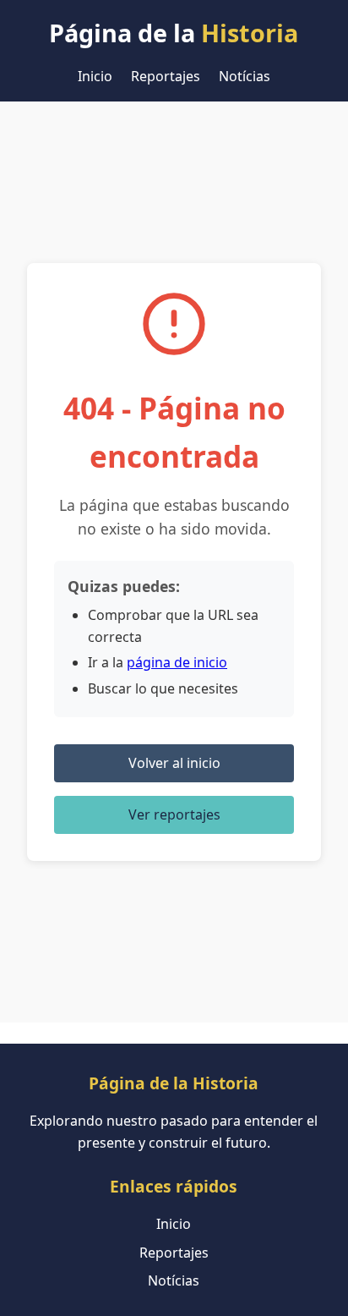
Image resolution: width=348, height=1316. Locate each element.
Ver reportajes (174, 814)
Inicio (95, 76)
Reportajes (165, 76)
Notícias (244, 76)
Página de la (173, 32)
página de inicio (177, 662)
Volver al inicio (174, 763)
